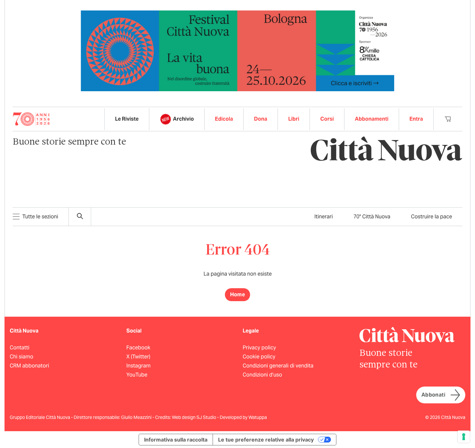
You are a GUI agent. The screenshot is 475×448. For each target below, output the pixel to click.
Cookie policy (259, 356)
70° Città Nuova (372, 216)
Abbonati (433, 394)
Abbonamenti (371, 118)
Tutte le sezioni (40, 216)
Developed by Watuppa (243, 417)
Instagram (138, 365)
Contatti (19, 347)
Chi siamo (21, 356)
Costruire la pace (431, 216)
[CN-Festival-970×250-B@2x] (237, 50)
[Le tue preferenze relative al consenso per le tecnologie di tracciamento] (464, 437)
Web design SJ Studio (194, 417)
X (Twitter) (138, 356)
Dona (260, 118)
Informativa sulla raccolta (175, 439)
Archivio (183, 118)
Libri (293, 118)
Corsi (327, 118)
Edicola (224, 118)
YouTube (136, 374)
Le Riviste (127, 118)
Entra (416, 118)
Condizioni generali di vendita (278, 365)
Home (237, 294)
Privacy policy (259, 347)
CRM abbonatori (29, 365)
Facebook (138, 347)
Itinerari (323, 216)
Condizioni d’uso (262, 374)
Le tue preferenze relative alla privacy (266, 439)
